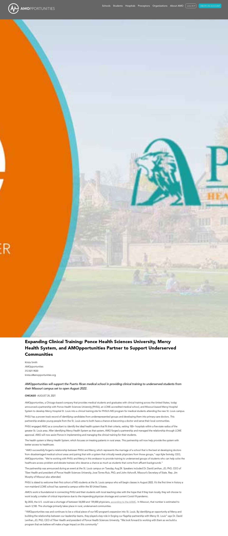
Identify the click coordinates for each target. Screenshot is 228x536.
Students (118, 6)
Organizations (160, 6)
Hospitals (130, 6)
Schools (106, 6)
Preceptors (144, 6)
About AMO (176, 6)
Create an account (210, 6)
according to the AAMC (123, 502)
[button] (190, 6)
